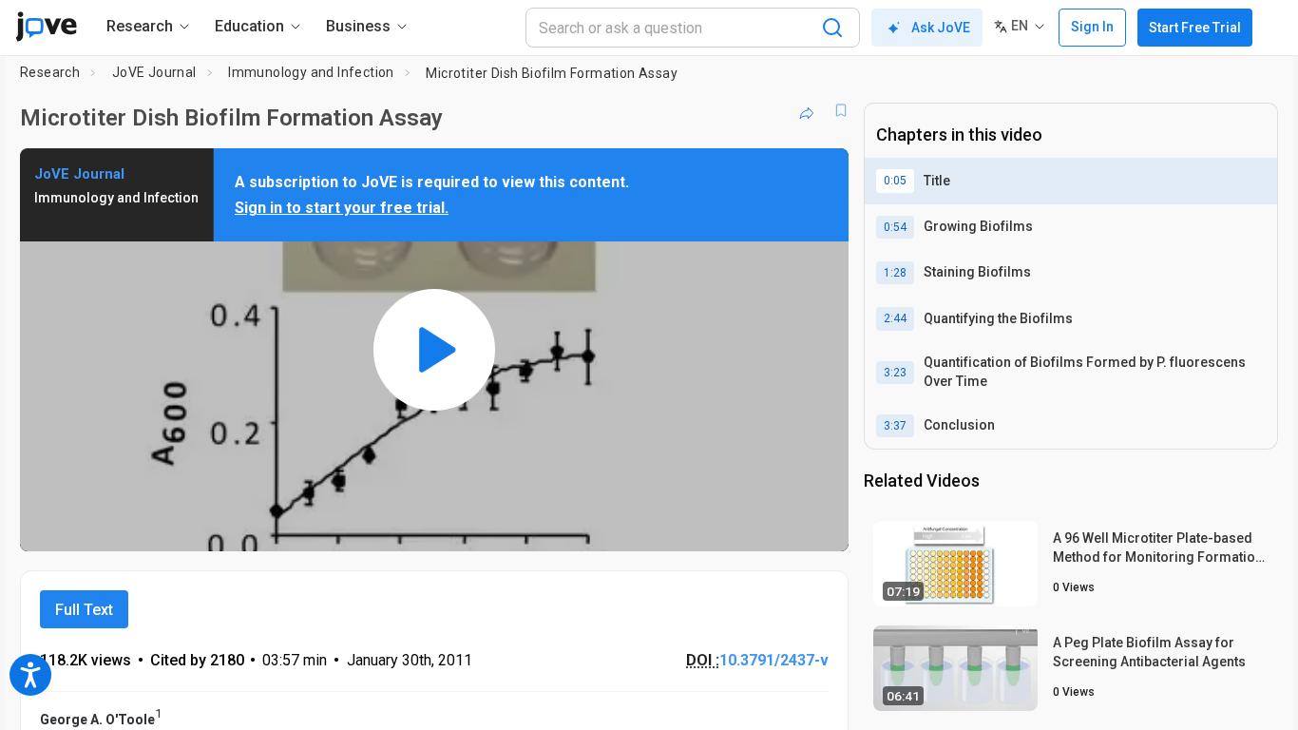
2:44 (895, 318)
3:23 (895, 372)
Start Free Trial (1195, 27)
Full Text (84, 610)
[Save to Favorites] (841, 110)
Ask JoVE (940, 27)
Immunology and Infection (311, 72)
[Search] (832, 28)
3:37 (895, 425)
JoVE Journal (154, 72)
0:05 (895, 180)
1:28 (895, 272)
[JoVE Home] (46, 26)
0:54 (895, 227)
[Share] (806, 110)
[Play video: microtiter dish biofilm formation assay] (434, 349)
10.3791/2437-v (774, 660)
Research (50, 72)
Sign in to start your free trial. (342, 208)
